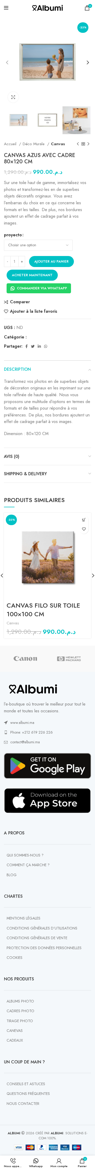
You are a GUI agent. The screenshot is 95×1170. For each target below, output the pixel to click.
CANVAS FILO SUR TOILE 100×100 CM (43, 610)
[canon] (25, 659)
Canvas (58, 144)
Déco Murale (34, 144)
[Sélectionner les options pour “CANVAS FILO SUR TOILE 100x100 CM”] (83, 520)
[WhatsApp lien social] (45, 346)
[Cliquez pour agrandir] (13, 97)
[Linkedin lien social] (39, 346)
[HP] (69, 659)
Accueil (11, 144)
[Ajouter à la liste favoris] (83, 529)
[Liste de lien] (47, 722)
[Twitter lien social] (32, 346)
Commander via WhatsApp (42, 288)
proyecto (13, 235)
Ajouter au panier (51, 261)
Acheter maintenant (32, 275)
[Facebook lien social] (26, 346)
